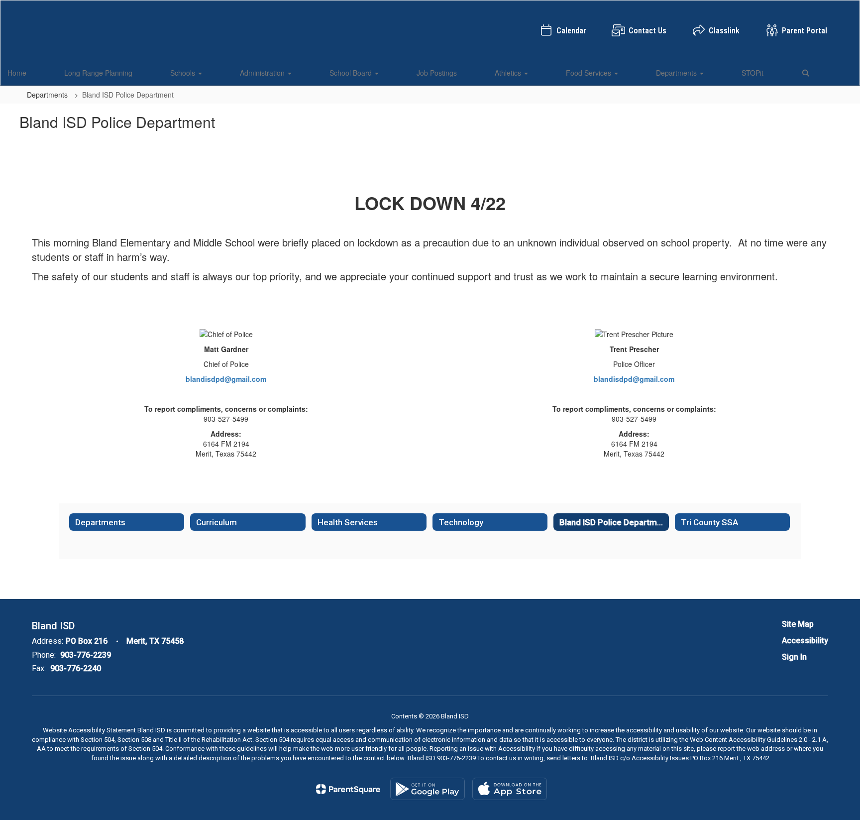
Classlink (724, 30)
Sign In (794, 657)
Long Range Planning (98, 73)
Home (16, 73)
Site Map (798, 624)
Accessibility (805, 640)
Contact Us (647, 30)
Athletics (509, 73)
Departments (677, 73)
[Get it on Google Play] (427, 789)
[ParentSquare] (348, 789)
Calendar (571, 30)
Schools (183, 73)
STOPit (752, 73)
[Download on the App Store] (509, 789)
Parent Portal (804, 30)
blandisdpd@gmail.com (226, 379)
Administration (263, 73)
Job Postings (437, 73)
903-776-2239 (85, 655)
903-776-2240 (75, 668)
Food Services (589, 73)
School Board (351, 73)
